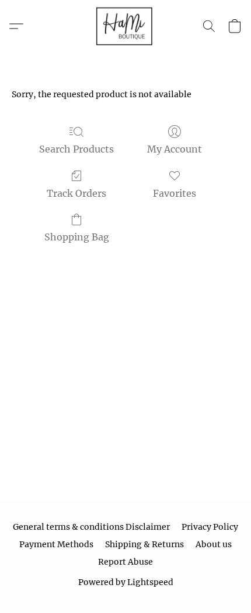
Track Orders (76, 193)
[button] (125, 26)
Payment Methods (56, 544)
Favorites (174, 193)
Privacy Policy (210, 527)
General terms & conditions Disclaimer (91, 527)
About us (214, 544)
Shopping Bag (76, 237)
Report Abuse (125, 562)
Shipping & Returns (144, 544)
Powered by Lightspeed (125, 582)
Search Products (76, 149)
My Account (174, 149)
